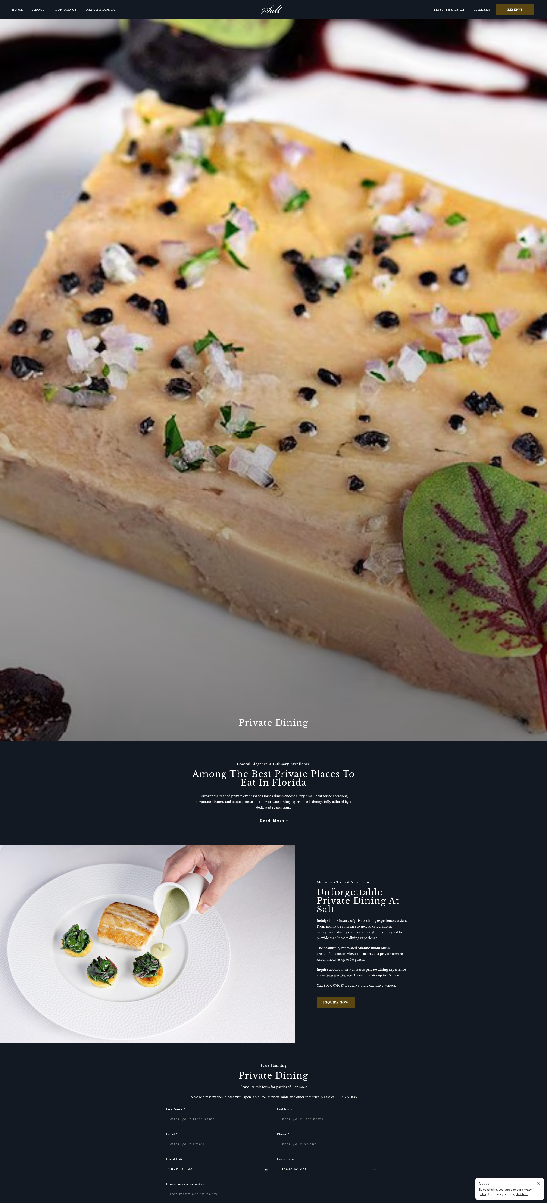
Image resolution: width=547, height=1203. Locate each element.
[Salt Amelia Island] (271, 9)
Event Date (174, 1159)
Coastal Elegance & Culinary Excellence (273, 764)
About (38, 9)
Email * (172, 1134)
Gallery (482, 9)
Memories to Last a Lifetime (343, 882)
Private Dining (101, 9)
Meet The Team (449, 9)
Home (17, 9)
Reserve (515, 9)
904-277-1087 (334, 985)
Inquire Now (335, 1002)
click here (522, 1194)
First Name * (175, 1109)
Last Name (285, 1109)
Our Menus (66, 9)
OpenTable (250, 1097)
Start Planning (273, 1065)
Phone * (283, 1134)
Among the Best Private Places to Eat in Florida (273, 778)
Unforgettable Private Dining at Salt (358, 901)
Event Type (286, 1159)
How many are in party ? (185, 1184)
